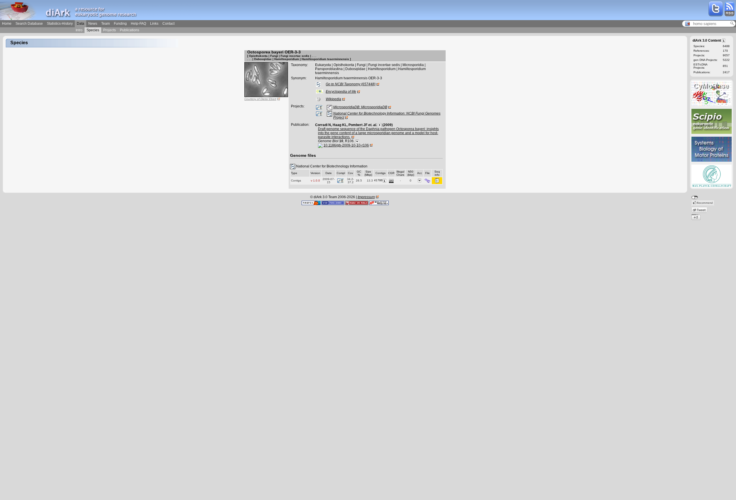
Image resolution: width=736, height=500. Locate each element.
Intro (79, 30)
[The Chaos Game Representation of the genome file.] (391, 180)
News (92, 24)
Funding (120, 24)
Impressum (366, 197)
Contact (168, 24)
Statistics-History (60, 24)
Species (93, 30)
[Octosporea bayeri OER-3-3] (266, 79)
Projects (109, 30)
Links (154, 24)
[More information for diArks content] (724, 40)
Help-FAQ (138, 24)
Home (7, 24)
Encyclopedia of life (341, 92)
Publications (129, 30)
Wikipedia (333, 99)
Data (80, 24)
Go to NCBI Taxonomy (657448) (350, 84)
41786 (378, 180)
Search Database (29, 24)
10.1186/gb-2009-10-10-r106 (346, 145)
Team (105, 24)
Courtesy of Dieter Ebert (260, 99)
